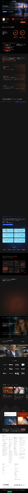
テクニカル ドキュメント (17, 477)
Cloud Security (15, 439)
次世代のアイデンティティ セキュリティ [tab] (21, 101)
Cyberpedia (16, 469)
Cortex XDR (15, 450)
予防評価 (20, 455)
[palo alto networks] (14, 1)
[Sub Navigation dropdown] (11, 22)
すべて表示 (23, 410)
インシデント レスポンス (22, 456)
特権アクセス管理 (21, 439)
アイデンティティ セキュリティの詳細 (7, 224)
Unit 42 (15, 478)
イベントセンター (16, 470)
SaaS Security (4, 455)
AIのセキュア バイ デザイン (5, 439)
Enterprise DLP (10, 456)
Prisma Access (10, 457)
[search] (25, 1)
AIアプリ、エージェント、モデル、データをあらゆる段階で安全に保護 (11, 332)
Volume (23, 354)
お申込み (23, 429)
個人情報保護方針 (23, 490)
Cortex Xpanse (15, 452)
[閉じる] (27, 490)
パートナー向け (13, 384)
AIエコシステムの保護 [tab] (5, 317)
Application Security (16, 441)
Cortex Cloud (15, 440)
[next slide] (24, 17)
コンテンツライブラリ (17, 468)
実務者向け (8, 384)
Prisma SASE (10, 452)
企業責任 (3, 469)
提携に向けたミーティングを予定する (18, 399)
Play (24, 354)
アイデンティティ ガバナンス (22, 443)
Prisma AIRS (4, 440)
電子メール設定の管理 (17, 471)
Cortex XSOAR (15, 451)
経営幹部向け (4, 384)
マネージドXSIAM (15, 455)
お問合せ (3, 468)
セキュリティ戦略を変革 (22, 457)
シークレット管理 (21, 447)
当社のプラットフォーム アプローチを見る (20, 58)
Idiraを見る (4, 11)
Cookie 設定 (9, 491)
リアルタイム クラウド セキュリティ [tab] (8, 101)
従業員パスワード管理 (22, 444)
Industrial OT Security (5, 454)
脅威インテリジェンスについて (22, 458)
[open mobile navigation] (3, 1)
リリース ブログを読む (10, 11)
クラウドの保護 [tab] (18, 317)
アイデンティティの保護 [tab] (25, 317)
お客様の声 (23, 341)
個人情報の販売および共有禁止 (17, 479)
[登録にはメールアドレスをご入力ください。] (15, 429)
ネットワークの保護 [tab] (12, 317)
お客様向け (16, 384)
